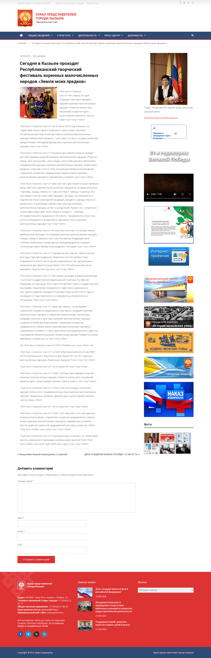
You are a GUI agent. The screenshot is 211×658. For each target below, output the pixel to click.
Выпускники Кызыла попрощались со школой (43, 454)
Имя (20, 518)
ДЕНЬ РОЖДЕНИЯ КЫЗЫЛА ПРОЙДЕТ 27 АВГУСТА (110, 454)
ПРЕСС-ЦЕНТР (112, 35)
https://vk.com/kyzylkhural (189, 3)
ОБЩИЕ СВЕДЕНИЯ (38, 35)
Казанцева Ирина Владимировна (160, 117)
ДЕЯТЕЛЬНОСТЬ (87, 35)
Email (21, 531)
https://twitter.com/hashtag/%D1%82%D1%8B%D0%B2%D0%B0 (184, 3)
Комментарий (25, 481)
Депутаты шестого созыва (70, 3)
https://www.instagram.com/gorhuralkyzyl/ (193, 3)
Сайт (20, 544)
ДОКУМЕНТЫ (135, 35)
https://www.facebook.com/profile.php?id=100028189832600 (180, 3)
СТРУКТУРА (63, 35)
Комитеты (92, 3)
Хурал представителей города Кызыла (173, 652)
